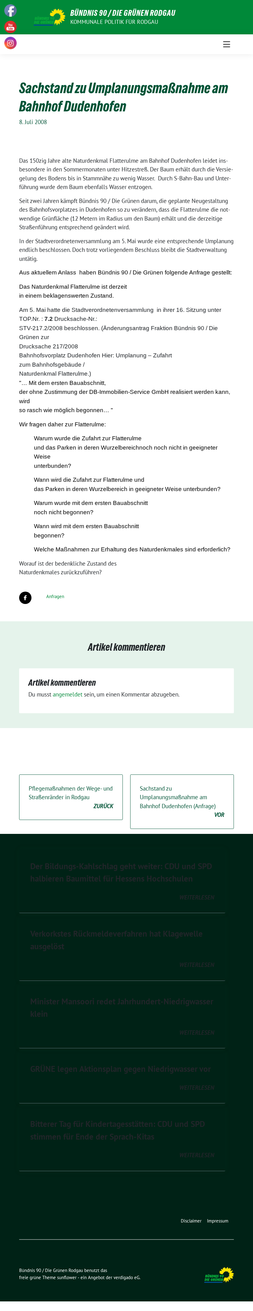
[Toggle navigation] (226, 44)
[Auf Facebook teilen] (25, 598)
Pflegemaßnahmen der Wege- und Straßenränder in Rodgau (71, 797)
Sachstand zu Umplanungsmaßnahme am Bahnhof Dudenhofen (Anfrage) (182, 802)
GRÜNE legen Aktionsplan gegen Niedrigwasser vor (120, 1068)
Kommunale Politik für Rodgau (114, 21)
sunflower (67, 1277)
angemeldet (67, 694)
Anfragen (55, 596)
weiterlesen (196, 897)
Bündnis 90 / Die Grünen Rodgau (123, 13)
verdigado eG (126, 1277)
